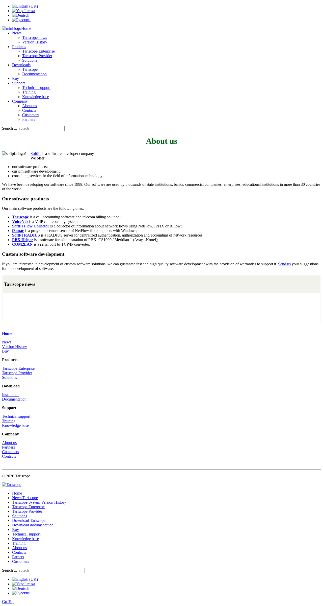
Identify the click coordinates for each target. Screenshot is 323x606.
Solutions (29, 60)
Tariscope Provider (37, 56)
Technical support (36, 87)
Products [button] (19, 46)
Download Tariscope (28, 520)
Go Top (8, 601)
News (6, 342)
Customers (30, 115)
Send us (284, 264)
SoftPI (36, 153)
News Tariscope (25, 498)
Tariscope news (34, 37)
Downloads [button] (21, 65)
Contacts (29, 110)
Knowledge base (35, 97)
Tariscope (30, 69)
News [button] (16, 33)
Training (29, 92)
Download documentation (32, 525)
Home (26, 28)
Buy (15, 78)
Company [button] (20, 101)
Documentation (34, 74)
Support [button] (18, 83)
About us (29, 106)
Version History (34, 42)
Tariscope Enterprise (38, 51)
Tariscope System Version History (39, 502)
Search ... (9, 128)
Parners (18, 557)
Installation (10, 394)
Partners (28, 119)
